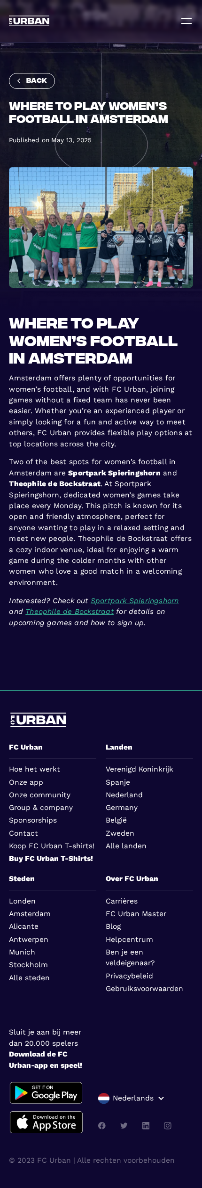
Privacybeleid (129, 976)
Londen (22, 901)
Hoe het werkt (34, 769)
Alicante (24, 926)
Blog (113, 926)
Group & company (41, 807)
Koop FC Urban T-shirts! (51, 846)
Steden (22, 879)
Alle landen (126, 846)
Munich (22, 952)
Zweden (120, 833)
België (116, 820)
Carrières (122, 901)
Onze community (39, 795)
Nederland (124, 795)
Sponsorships (33, 820)
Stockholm (28, 965)
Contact (23, 833)
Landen (119, 747)
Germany (122, 807)
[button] (131, 1098)
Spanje (118, 782)
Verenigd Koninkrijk (139, 769)
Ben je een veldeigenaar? (130, 957)
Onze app (26, 782)
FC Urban (26, 747)
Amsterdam (30, 914)
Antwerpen (28, 939)
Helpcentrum (129, 939)
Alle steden (29, 978)
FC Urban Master (136, 914)
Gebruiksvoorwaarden (144, 988)
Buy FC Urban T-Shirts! (51, 858)
